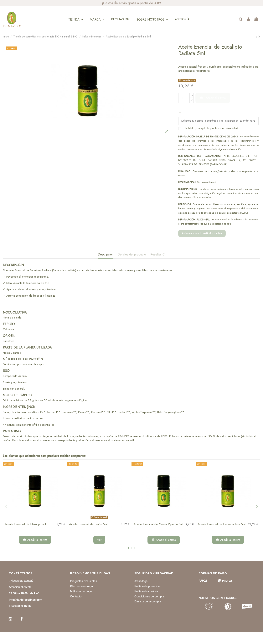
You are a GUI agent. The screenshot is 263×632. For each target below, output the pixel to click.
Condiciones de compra (149, 596)
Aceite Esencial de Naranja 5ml (25, 524)
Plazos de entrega (81, 586)
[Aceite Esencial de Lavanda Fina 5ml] (228, 491)
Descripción (105, 254)
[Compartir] (180, 113)
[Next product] (259, 36)
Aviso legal (141, 581)
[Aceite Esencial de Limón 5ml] (99, 491)
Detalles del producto (132, 254)
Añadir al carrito (216, 98)
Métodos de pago (81, 591)
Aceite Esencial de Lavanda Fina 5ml (221, 524)
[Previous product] (257, 36)
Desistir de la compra (147, 601)
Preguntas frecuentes (83, 581)
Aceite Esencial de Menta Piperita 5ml (158, 524)
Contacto (75, 596)
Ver (99, 540)
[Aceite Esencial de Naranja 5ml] (35, 491)
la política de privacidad (222, 128)
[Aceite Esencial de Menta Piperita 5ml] (164, 491)
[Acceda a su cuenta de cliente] (248, 19)
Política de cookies (146, 591)
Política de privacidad (147, 586)
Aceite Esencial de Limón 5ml (88, 524)
